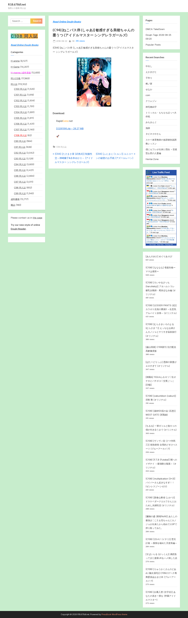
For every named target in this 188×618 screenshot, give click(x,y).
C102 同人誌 (20, 100)
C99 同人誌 (20, 193)
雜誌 (13, 205)
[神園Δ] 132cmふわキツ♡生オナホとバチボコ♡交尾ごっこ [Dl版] (161, 381)
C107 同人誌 (20, 129)
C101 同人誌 (20, 94)
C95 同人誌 (20, 170)
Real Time (160, 244)
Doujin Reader (18, 229)
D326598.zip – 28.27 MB (70, 128)
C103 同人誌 (20, 106)
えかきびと (151, 72)
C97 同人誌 (20, 181)
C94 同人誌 (61, 147)
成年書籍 (15, 199)
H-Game (15, 66)
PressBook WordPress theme (114, 614)
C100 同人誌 (20, 89)
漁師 (148, 128)
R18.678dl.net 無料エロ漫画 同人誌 (159, 205)
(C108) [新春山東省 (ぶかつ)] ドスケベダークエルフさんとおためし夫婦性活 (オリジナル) (161, 501)
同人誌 (14, 84)
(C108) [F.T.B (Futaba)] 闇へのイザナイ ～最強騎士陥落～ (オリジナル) (161, 463)
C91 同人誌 (19, 147)
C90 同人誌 (20, 141)
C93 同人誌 (20, 158)
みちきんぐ (151, 122)
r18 (73, 41)
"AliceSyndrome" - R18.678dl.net (158, 222)
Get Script (152, 244)
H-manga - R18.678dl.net (160, 211)
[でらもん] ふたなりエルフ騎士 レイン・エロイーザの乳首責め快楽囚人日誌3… (161, 240)
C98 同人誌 (20, 187)
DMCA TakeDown (155, 29)
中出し (149, 66)
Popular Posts (153, 44)
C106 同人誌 (20, 123)
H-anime (15, 61)
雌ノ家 (149, 83)
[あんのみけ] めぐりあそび (159, 256)
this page (37, 217)
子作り (149, 77)
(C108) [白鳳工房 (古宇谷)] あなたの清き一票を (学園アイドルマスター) (161, 596)
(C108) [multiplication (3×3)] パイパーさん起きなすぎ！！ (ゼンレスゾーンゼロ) (160, 482)
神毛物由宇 (151, 106)
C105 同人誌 (20, 118)
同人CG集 (16, 78)
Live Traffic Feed (161, 172)
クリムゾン (151, 101)
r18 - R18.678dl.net (153, 217)
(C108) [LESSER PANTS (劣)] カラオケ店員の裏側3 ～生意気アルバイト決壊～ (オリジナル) (161, 309)
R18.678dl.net (17, 4)
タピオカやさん (153, 133)
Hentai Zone (152, 159)
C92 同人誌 (20, 152)
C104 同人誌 (20, 112)
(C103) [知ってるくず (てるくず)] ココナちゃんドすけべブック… (161, 230)
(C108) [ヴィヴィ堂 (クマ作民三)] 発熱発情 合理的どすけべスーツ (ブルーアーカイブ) (161, 444)
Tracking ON (169, 244)
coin (148, 95)
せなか (149, 89)
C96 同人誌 (20, 176)
